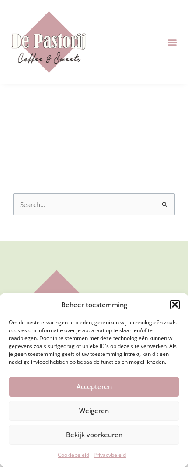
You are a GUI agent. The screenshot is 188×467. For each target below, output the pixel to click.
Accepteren (94, 386)
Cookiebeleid (73, 455)
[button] (175, 304)
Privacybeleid (110, 455)
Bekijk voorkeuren (94, 434)
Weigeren (94, 410)
